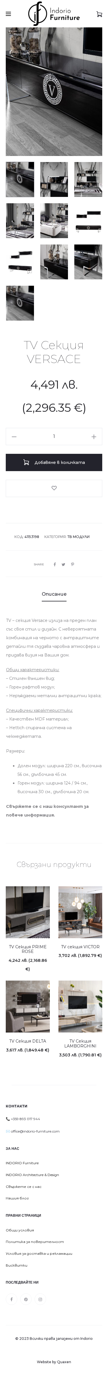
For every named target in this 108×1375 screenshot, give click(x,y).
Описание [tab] (54, 594)
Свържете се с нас (23, 1186)
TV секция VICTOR (80, 946)
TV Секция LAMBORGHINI (80, 1044)
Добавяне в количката (59, 462)
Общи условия (20, 1230)
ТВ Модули (78, 537)
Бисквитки (16, 1265)
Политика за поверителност (35, 1241)
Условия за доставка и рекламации (39, 1253)
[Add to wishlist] (54, 488)
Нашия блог (17, 1198)
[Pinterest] (26, 1299)
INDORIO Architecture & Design (32, 1175)
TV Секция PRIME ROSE (28, 949)
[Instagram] (40, 1299)
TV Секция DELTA (27, 1041)
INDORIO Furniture (22, 1163)
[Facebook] (11, 1299)
